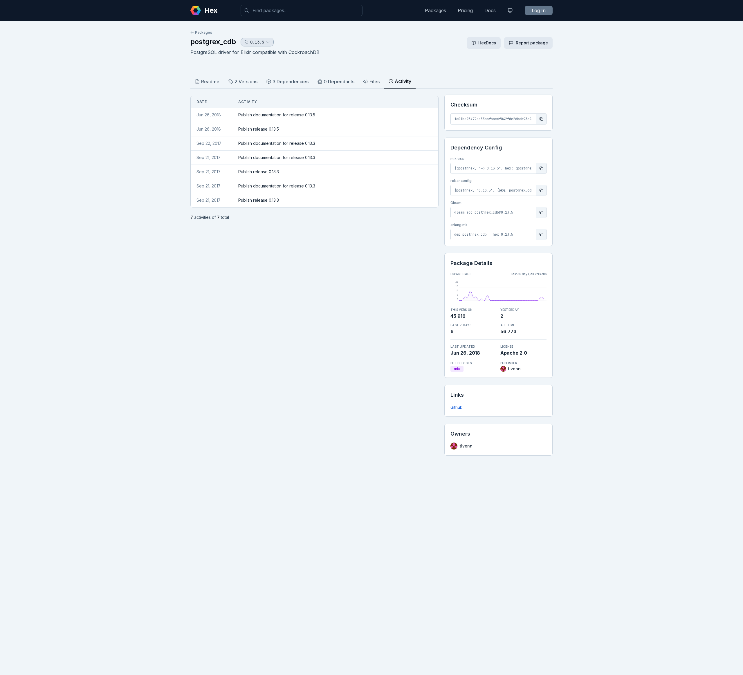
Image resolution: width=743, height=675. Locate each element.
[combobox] (302, 10)
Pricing (465, 10)
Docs (490, 10)
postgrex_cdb (213, 41)
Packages (435, 10)
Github (456, 407)
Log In (539, 10)
